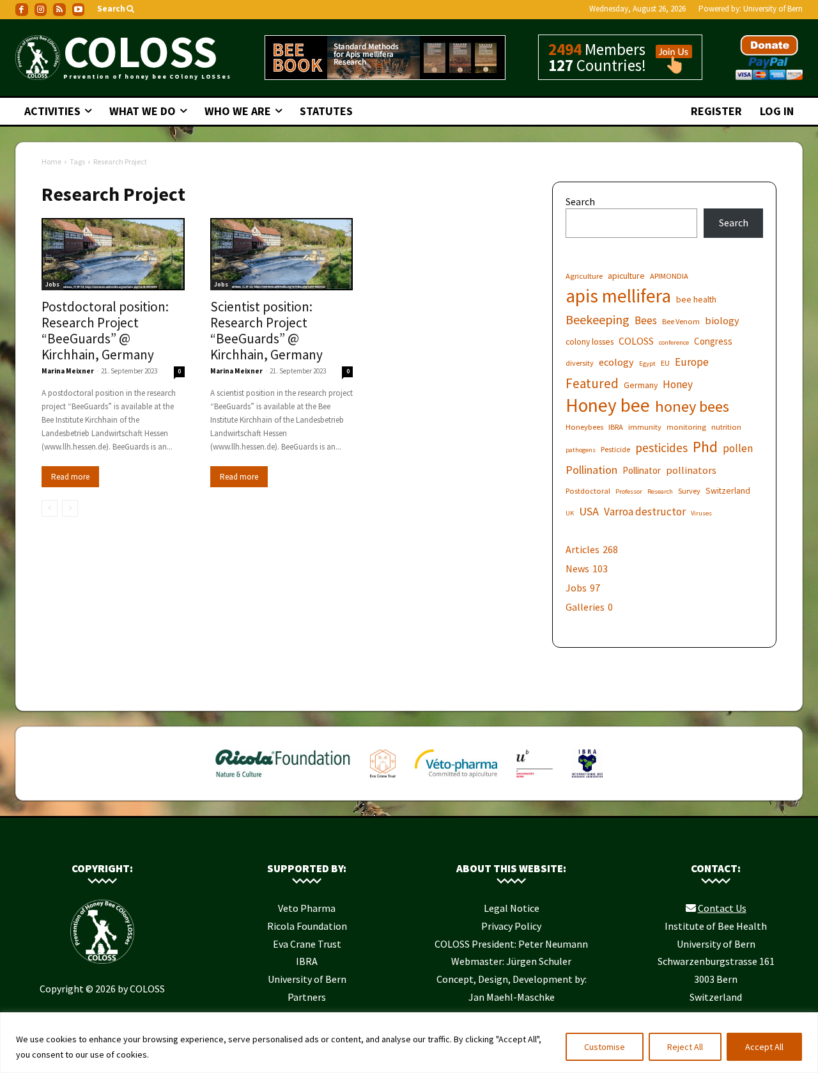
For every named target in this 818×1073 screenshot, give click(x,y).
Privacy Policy (511, 926)
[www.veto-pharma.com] (456, 780)
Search (580, 201)
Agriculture (584, 276)
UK (570, 513)
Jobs (52, 284)
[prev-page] (50, 508)
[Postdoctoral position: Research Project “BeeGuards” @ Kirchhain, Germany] (113, 254)
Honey (678, 384)
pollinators (691, 470)
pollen (738, 448)
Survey (689, 491)
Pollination (591, 469)
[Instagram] (41, 9)
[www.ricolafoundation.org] (283, 780)
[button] (116, 9)
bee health (696, 299)
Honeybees (584, 427)
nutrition (726, 427)
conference (674, 342)
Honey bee (608, 405)
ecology (616, 362)
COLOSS (636, 340)
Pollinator (641, 470)
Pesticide (615, 449)
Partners (307, 997)
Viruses (701, 513)
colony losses (590, 341)
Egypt (647, 363)
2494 (565, 49)
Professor (628, 491)
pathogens (581, 450)
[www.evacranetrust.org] (382, 780)
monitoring (686, 427)
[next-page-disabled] (70, 508)
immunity (644, 427)
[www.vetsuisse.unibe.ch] (534, 780)
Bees (646, 320)
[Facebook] (21, 9)
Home (51, 161)
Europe (692, 362)
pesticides (661, 448)
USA (589, 511)
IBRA (615, 427)
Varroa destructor (645, 512)
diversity (580, 363)
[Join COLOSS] (669, 68)
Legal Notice (511, 908)
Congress (713, 341)
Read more (70, 476)
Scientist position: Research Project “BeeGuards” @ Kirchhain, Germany (266, 330)
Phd (705, 446)
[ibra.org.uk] (587, 780)
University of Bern (773, 8)
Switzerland (728, 490)
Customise (604, 1047)
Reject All (685, 1047)
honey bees (692, 406)
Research (660, 491)
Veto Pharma (307, 908)
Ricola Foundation (307, 926)
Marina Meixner (68, 370)
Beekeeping (597, 319)
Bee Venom (681, 321)
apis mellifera (618, 295)
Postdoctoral (588, 491)
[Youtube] (78, 9)
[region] (409, 1042)
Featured (592, 383)
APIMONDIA (669, 276)
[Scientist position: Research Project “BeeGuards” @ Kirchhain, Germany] (282, 254)
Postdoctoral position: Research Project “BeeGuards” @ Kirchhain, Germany (105, 330)
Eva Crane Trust (307, 943)
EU (665, 363)
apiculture (626, 275)
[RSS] (59, 9)
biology (722, 320)
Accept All (764, 1047)
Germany (641, 385)
